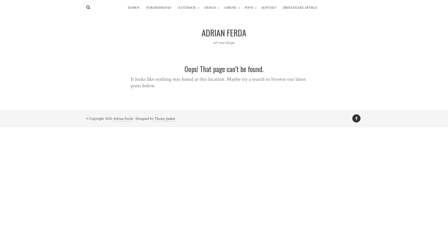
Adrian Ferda (123, 118)
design (210, 8)
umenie (230, 8)
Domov (134, 8)
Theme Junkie (164, 118)
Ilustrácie (187, 8)
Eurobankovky (159, 8)
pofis (249, 8)
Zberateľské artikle (300, 8)
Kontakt (269, 8)
